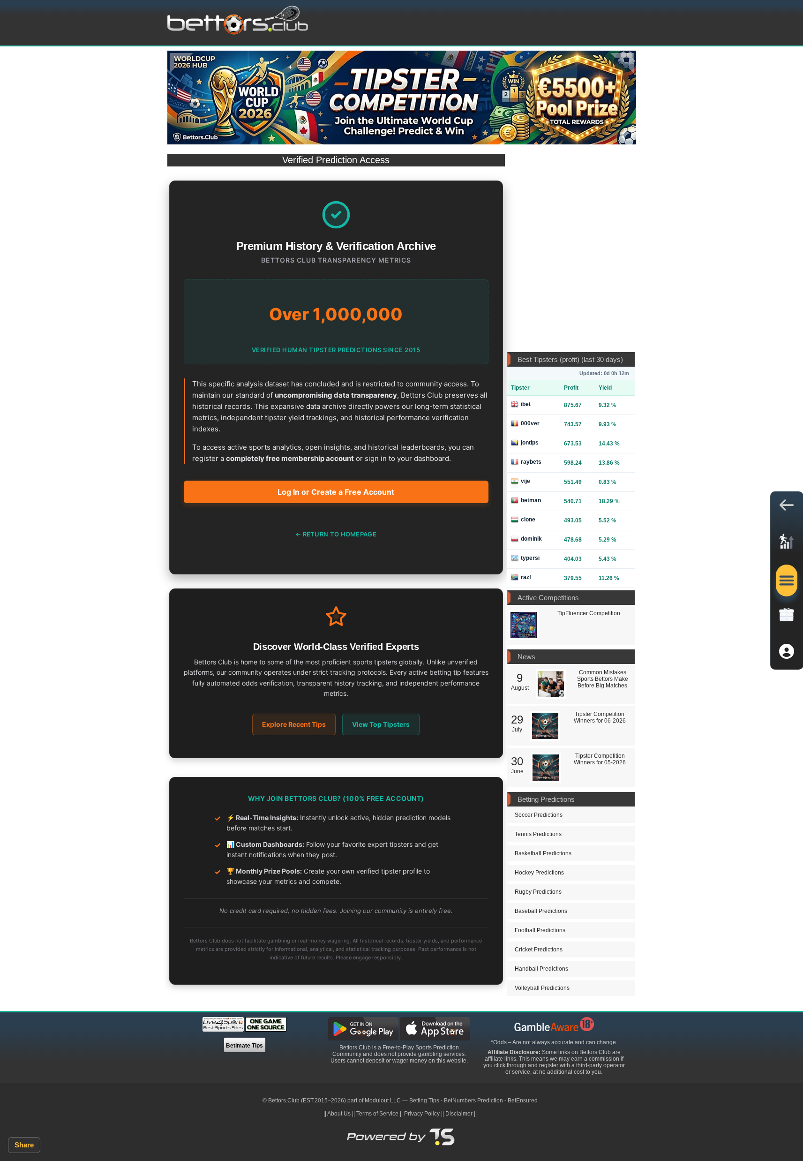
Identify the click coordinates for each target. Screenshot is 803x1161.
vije (525, 481)
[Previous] (181, 63)
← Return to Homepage (335, 534)
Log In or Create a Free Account (336, 492)
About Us (339, 1113)
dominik (531, 538)
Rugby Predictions (538, 892)
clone (528, 519)
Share (24, 1145)
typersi (530, 558)
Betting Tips (424, 1100)
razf (526, 577)
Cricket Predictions (539, 949)
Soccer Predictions (539, 815)
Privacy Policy (422, 1113)
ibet (526, 404)
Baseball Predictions (541, 911)
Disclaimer (459, 1113)
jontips (530, 442)
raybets (531, 462)
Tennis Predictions (538, 834)
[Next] (622, 63)
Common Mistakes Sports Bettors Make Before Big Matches (602, 679)
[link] (786, 544)
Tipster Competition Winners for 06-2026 (600, 717)
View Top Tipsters (381, 724)
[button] (786, 507)
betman (531, 500)
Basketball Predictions (543, 853)
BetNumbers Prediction (473, 1100)
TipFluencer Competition (588, 613)
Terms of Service (377, 1113)
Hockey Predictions (539, 872)
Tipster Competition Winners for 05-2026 (600, 759)
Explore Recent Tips (294, 724)
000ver (530, 423)
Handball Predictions (541, 968)
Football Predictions (540, 930)
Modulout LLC (383, 1100)
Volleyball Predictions (542, 988)
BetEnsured (523, 1100)
